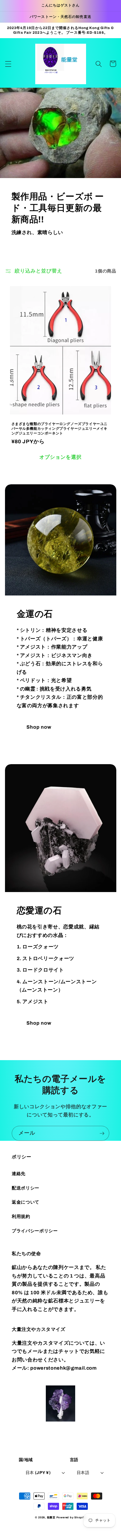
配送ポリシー (25, 1187)
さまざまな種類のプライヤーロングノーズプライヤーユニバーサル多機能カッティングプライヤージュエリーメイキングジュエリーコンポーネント (59, 428)
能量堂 (51, 1517)
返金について (25, 1201)
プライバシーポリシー (35, 1230)
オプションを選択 (60, 457)
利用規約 (21, 1216)
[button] (8, 64)
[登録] (102, 1133)
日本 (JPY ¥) (38, 1472)
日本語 (83, 1472)
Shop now (39, 727)
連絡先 (19, 1173)
